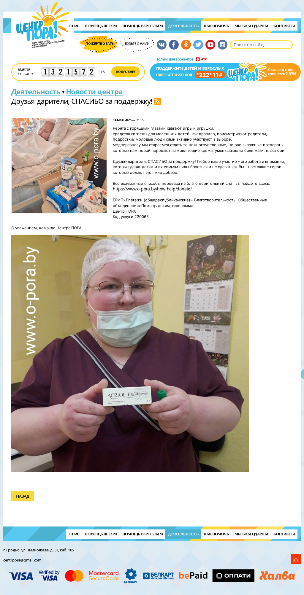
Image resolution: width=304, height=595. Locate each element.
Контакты (284, 26)
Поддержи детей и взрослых (225, 69)
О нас (74, 26)
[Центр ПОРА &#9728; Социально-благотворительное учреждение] (42, 56)
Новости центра (94, 91)
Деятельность (183, 26)
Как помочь (216, 26)
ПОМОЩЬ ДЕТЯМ (101, 26)
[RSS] (157, 101)
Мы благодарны (251, 26)
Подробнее (125, 71)
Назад (22, 496)
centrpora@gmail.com (22, 560)
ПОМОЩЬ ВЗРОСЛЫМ (142, 26)
